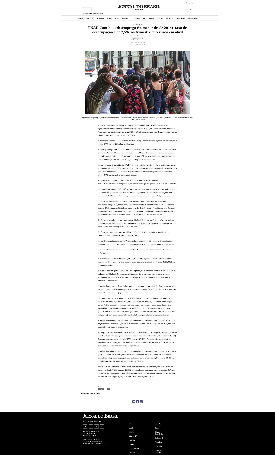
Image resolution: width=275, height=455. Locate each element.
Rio (93, 18)
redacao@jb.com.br (137, 40)
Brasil (87, 18)
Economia (125, 18)
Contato (132, 452)
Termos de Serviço (89, 433)
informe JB (133, 436)
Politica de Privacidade (91, 431)
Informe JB (100, 18)
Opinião (109, 18)
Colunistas (169, 18)
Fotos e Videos (180, 18)
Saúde (144, 18)
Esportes (137, 18)
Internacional (134, 448)
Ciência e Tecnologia (159, 433)
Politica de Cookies (89, 435)
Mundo (80, 18)
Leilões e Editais (192, 18)
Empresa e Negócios (159, 451)
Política (117, 18)
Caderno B (160, 18)
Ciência (151, 18)
